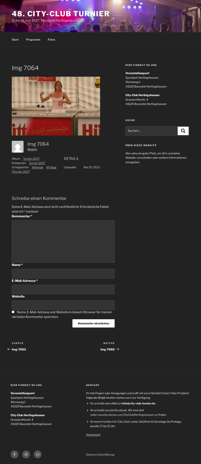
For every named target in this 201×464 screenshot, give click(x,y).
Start (15, 39)
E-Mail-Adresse (25, 281)
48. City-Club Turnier (61, 13)
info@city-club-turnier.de (138, 403)
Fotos (51, 39)
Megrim (32, 149)
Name (17, 265)
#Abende (37, 167)
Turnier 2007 (31, 158)
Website (18, 296)
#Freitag (51, 167)
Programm (33, 39)
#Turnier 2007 (21, 171)
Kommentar (22, 216)
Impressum (93, 434)
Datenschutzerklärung (100, 454)
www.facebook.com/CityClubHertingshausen (126, 414)
